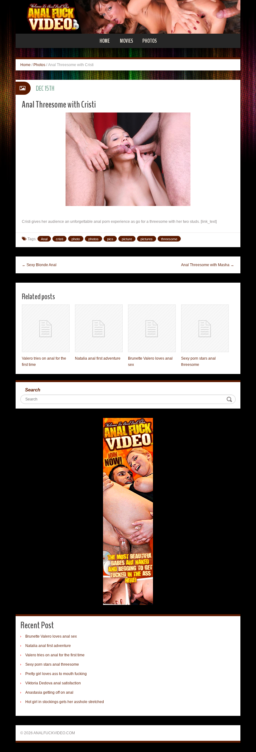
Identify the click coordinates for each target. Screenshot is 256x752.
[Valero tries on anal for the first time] (46, 328)
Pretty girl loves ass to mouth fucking (56, 674)
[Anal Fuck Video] (128, 16)
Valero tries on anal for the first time (55, 655)
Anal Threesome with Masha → (207, 265)
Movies (126, 41)
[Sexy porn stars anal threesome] (205, 328)
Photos (149, 41)
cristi (59, 239)
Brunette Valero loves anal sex (51, 636)
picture (127, 239)
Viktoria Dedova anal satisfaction (53, 683)
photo (75, 239)
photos (93, 239)
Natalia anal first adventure (98, 358)
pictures (146, 239)
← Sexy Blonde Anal (39, 265)
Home (105, 41)
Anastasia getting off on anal (49, 692)
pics (110, 239)
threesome (169, 239)
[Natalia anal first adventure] (99, 328)
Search (32, 389)
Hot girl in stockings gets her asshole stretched (64, 702)
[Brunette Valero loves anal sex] (152, 328)
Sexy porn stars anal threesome (52, 664)
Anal (44, 239)
